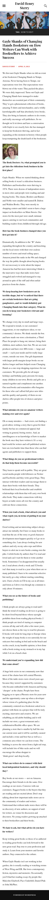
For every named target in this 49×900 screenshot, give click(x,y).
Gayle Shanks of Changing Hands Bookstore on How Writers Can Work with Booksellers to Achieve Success (22, 49)
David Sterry (9, 66)
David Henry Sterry (24, 5)
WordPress (30, 895)
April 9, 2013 (24, 66)
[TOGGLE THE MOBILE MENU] (4, 5)
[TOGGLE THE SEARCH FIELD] (45, 5)
